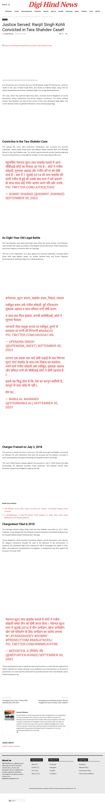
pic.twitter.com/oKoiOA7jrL (30, 335)
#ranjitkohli (41, 640)
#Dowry (40, 636)
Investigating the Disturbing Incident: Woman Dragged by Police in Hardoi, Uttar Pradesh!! (53, 702)
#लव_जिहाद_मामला (52, 298)
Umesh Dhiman (8, 34)
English (13, 800)
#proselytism (17, 640)
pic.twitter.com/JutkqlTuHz (30, 187)
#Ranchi (46, 331)
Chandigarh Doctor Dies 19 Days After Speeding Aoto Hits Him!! (15, 702)
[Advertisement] (35, 122)
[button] (6, 4)
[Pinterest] (14, 38)
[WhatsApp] (18, 38)
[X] (9, 38)
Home (4, 16)
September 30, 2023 (22, 198)
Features (10, 16)
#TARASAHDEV (22, 636)
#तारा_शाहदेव (31, 298)
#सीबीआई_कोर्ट (50, 316)
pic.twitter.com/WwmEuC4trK (32, 644)
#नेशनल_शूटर (14, 298)
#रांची (36, 316)
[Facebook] (4, 38)
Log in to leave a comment (11, 746)
